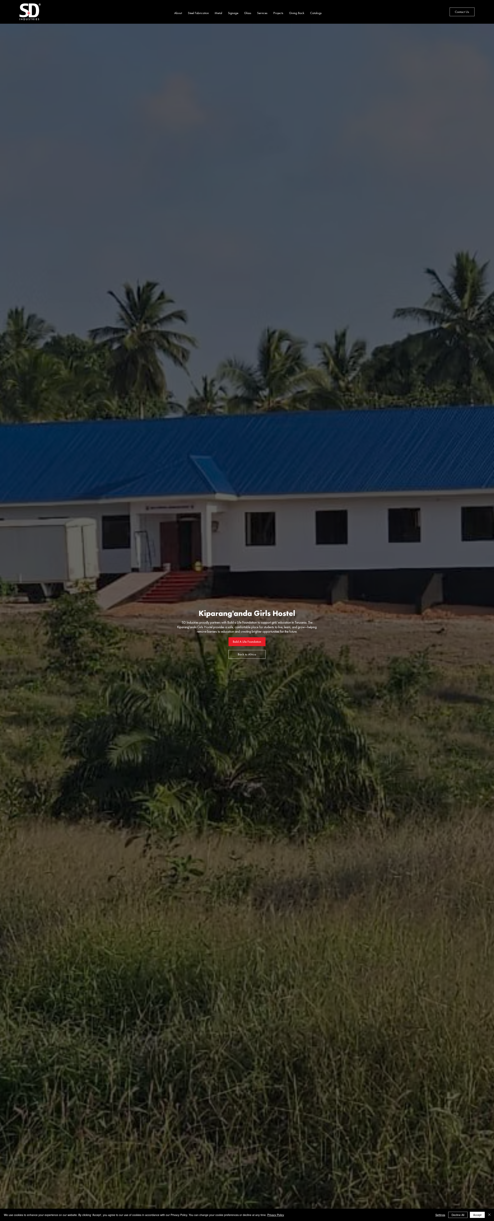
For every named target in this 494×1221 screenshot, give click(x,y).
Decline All (458, 1215)
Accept (477, 1215)
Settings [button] (440, 1215)
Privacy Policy (275, 1215)
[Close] (489, 1215)
